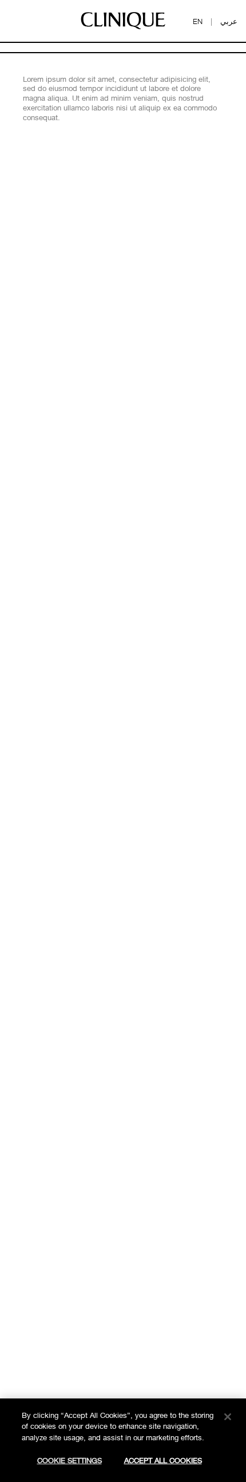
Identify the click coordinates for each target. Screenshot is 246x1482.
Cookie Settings (69, 1460)
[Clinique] (123, 28)
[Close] (227, 1416)
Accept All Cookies (163, 1460)
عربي (228, 21)
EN (198, 21)
